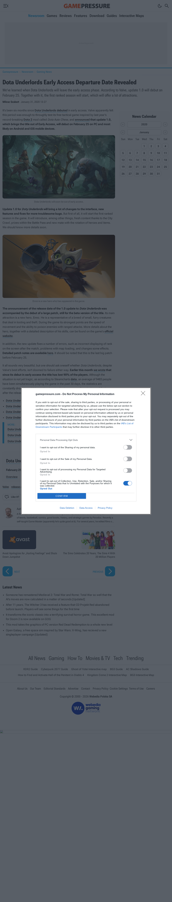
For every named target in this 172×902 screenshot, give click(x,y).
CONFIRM (62, 496)
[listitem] (86, 440)
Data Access (86, 508)
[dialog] (86, 451)
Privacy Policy (105, 508)
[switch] (127, 447)
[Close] (144, 394)
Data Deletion (67, 508)
